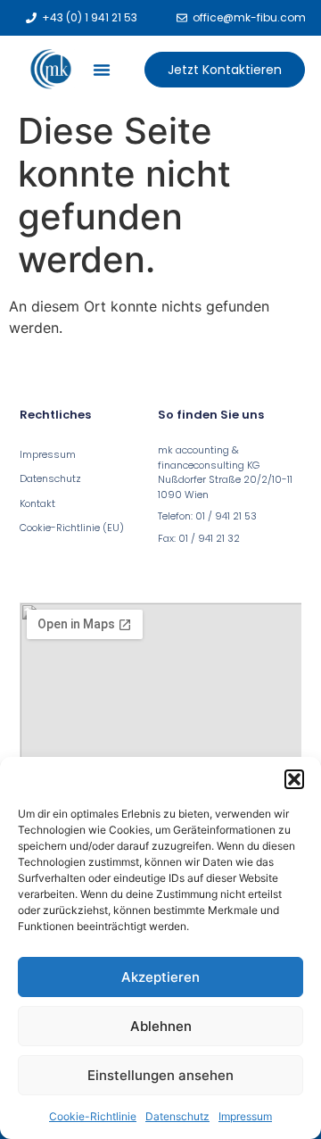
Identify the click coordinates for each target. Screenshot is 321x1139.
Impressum (245, 1116)
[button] (294, 779)
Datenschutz (177, 1116)
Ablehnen (161, 1026)
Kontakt (37, 503)
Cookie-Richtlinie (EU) (72, 527)
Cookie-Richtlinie (92, 1116)
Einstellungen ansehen (160, 1075)
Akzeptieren (160, 977)
